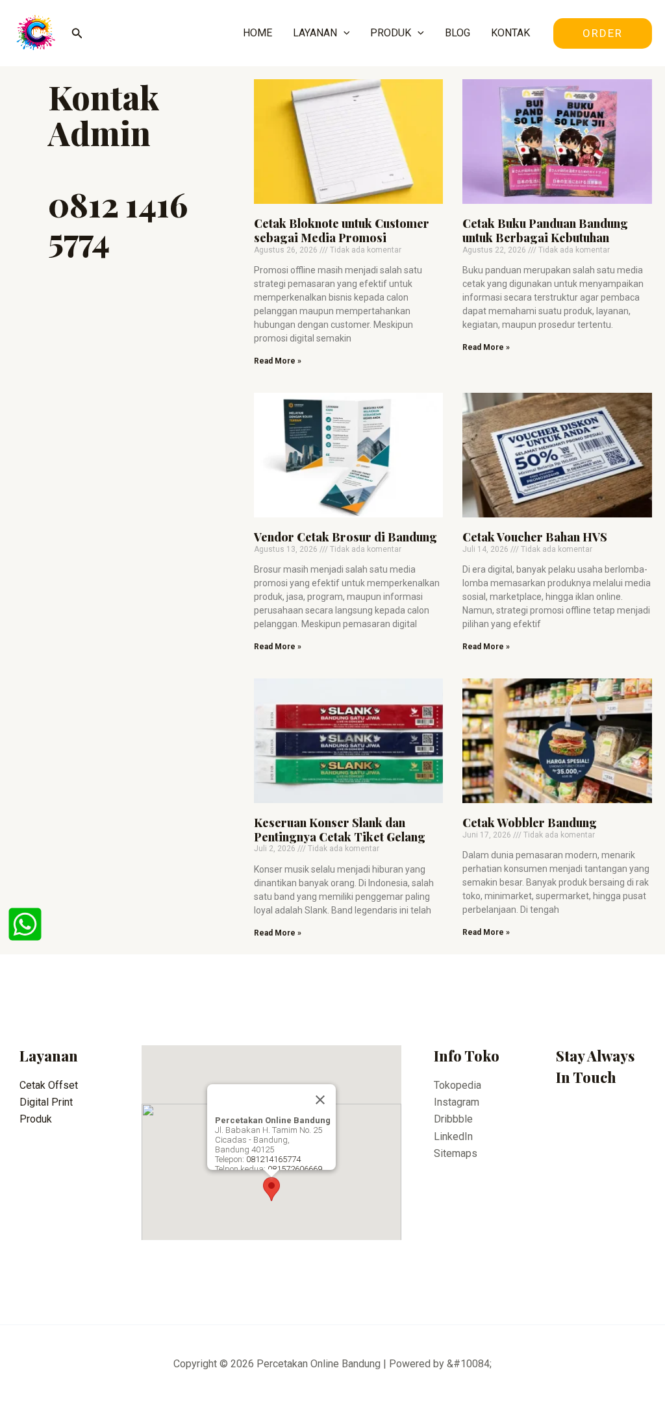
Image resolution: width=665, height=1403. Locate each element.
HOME (257, 33)
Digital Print (46, 1102)
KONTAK (510, 33)
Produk (35, 1119)
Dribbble (453, 1119)
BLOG (457, 33)
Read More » (277, 361)
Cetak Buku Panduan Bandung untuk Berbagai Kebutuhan (545, 230)
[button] (271, 1189)
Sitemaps (455, 1153)
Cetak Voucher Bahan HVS (534, 537)
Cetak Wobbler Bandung (529, 822)
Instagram (456, 1102)
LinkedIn (453, 1136)
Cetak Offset (48, 1085)
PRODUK (390, 33)
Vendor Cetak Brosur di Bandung (345, 537)
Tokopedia (457, 1085)
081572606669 (295, 1169)
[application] (343, 33)
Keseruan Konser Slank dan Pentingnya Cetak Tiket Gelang (339, 830)
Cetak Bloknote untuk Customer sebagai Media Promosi (341, 230)
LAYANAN (315, 33)
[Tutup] (320, 1099)
